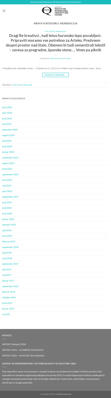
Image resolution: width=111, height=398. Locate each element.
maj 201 (6, 314)
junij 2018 (7, 258)
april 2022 (7, 191)
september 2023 (10, 157)
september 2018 (10, 247)
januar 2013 (8, 308)
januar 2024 (8, 151)
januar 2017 (8, 280)
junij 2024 (7, 146)
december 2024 (10, 129)
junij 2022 (7, 179)
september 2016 (10, 286)
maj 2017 (6, 274)
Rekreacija (61, 31)
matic (68, 58)
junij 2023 (7, 168)
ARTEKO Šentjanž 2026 (14, 344)
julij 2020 (6, 207)
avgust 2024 (8, 135)
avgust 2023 (8, 163)
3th (46, 31)
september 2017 (10, 263)
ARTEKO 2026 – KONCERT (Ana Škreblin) (23, 355)
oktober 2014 (9, 297)
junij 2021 (7, 202)
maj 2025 (6, 123)
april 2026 (7, 112)
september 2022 (10, 174)
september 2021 (10, 196)
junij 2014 (7, 302)
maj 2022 (6, 185)
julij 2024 (6, 140)
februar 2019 (8, 241)
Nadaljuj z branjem (55, 75)
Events (52, 31)
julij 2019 (6, 230)
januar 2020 (8, 219)
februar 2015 (8, 291)
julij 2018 (6, 252)
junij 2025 (7, 118)
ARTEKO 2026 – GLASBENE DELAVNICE (23, 349)
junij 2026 (7, 107)
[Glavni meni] (4, 10)
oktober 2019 (9, 224)
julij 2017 (6, 269)
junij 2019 (7, 235)
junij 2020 (7, 213)
